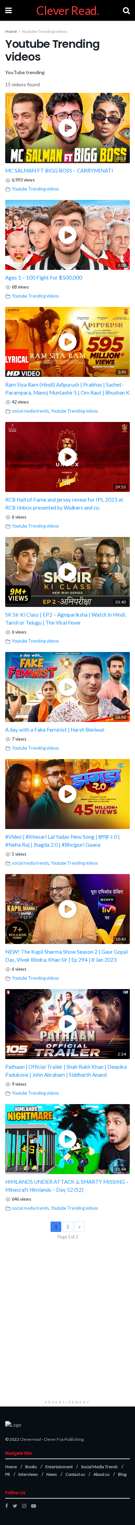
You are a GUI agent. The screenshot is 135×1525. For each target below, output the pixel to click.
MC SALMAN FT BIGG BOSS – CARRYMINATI (59, 170)
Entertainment (59, 1466)
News (51, 1474)
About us (101, 1474)
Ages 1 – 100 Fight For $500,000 (43, 277)
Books (31, 1466)
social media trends (30, 411)
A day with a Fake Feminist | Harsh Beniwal (54, 729)
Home (11, 31)
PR (7, 1474)
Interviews (28, 1474)
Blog (122, 1474)
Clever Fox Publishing (63, 1439)
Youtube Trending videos (45, 31)
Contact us (75, 1474)
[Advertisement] (67, 1329)
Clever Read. (67, 10)
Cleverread (30, 1439)
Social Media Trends (99, 1466)
